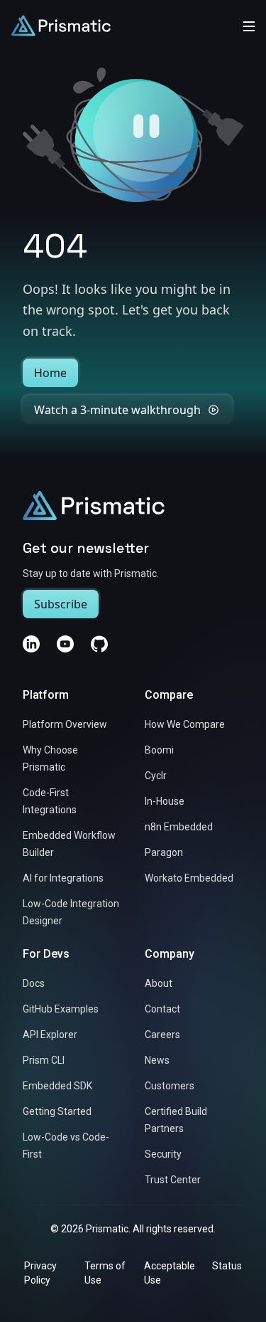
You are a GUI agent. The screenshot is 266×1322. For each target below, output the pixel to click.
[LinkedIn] (31, 643)
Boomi (159, 750)
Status (227, 1265)
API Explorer (50, 1034)
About (158, 983)
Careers (162, 1034)
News (157, 1060)
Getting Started (57, 1111)
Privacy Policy (40, 1273)
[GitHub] (99, 643)
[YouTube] (65, 643)
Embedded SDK (57, 1085)
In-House (164, 801)
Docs (34, 983)
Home (50, 373)
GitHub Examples (61, 1009)
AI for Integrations (63, 878)
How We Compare (185, 724)
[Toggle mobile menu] (249, 25)
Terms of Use (105, 1273)
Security (163, 1154)
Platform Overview (65, 724)
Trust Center (173, 1179)
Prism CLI (44, 1060)
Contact (162, 1009)
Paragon (164, 852)
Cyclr (156, 775)
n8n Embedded (179, 826)
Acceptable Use (169, 1273)
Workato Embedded (189, 878)
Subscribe (60, 604)
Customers (169, 1085)
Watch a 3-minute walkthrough (117, 410)
